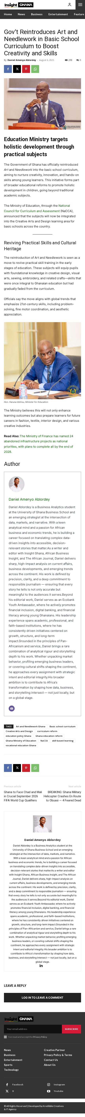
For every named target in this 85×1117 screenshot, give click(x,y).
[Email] (12, 708)
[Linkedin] (42, 965)
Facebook (17, 1084)
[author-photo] (42, 825)
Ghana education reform (49, 735)
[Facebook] (8, 69)
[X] (17, 69)
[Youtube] (48, 1091)
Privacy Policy (40, 1037)
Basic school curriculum (63, 726)
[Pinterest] (26, 69)
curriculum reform (47, 731)
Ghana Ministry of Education (21, 740)
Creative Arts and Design (19, 731)
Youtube (58, 1091)
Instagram (59, 1084)
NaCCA (44, 740)
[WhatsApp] (35, 69)
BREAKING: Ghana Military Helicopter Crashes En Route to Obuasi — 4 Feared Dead (62, 796)
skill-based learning (63, 740)
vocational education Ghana (21, 745)
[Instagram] (48, 1085)
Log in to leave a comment (42, 997)
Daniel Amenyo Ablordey (22, 59)
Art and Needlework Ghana (30, 726)
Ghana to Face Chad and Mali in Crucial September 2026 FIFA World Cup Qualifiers (23, 796)
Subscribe (71, 1028)
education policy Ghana (18, 735)
